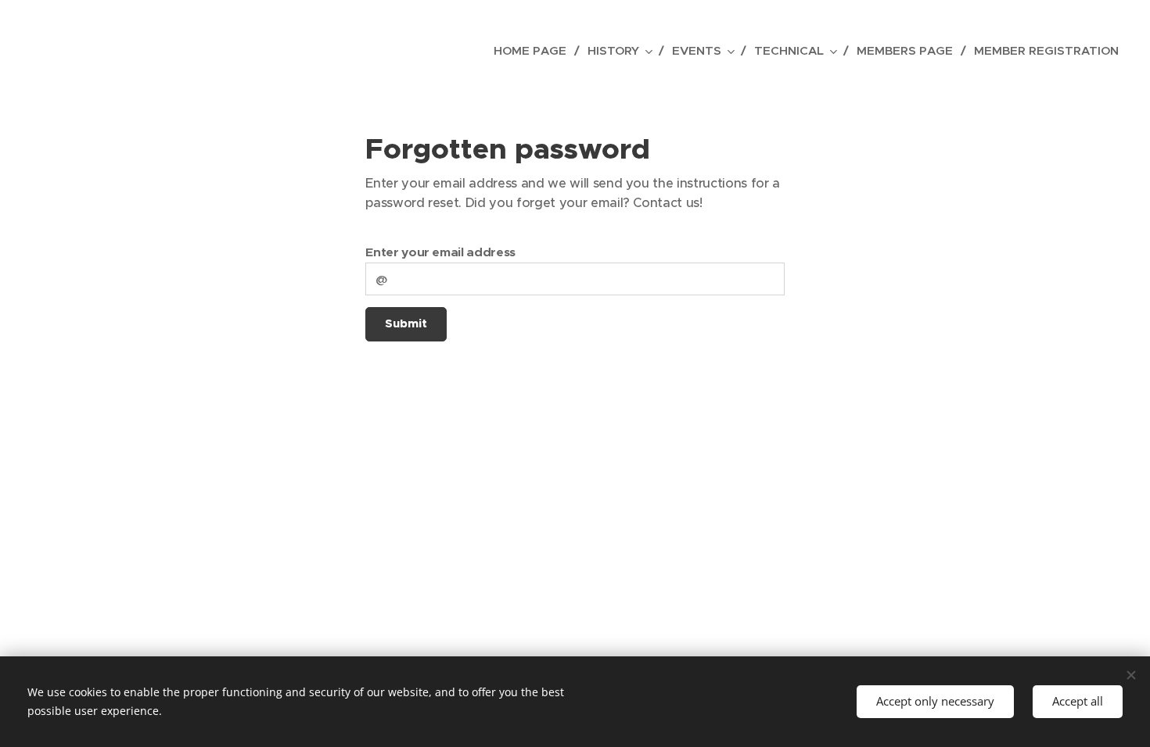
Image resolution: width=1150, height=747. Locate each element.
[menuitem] (535, 50)
